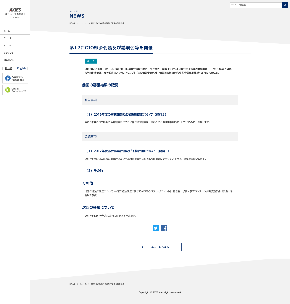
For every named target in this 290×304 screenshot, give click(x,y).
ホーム (7, 31)
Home (72, 23)
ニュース (83, 23)
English (21, 68)
